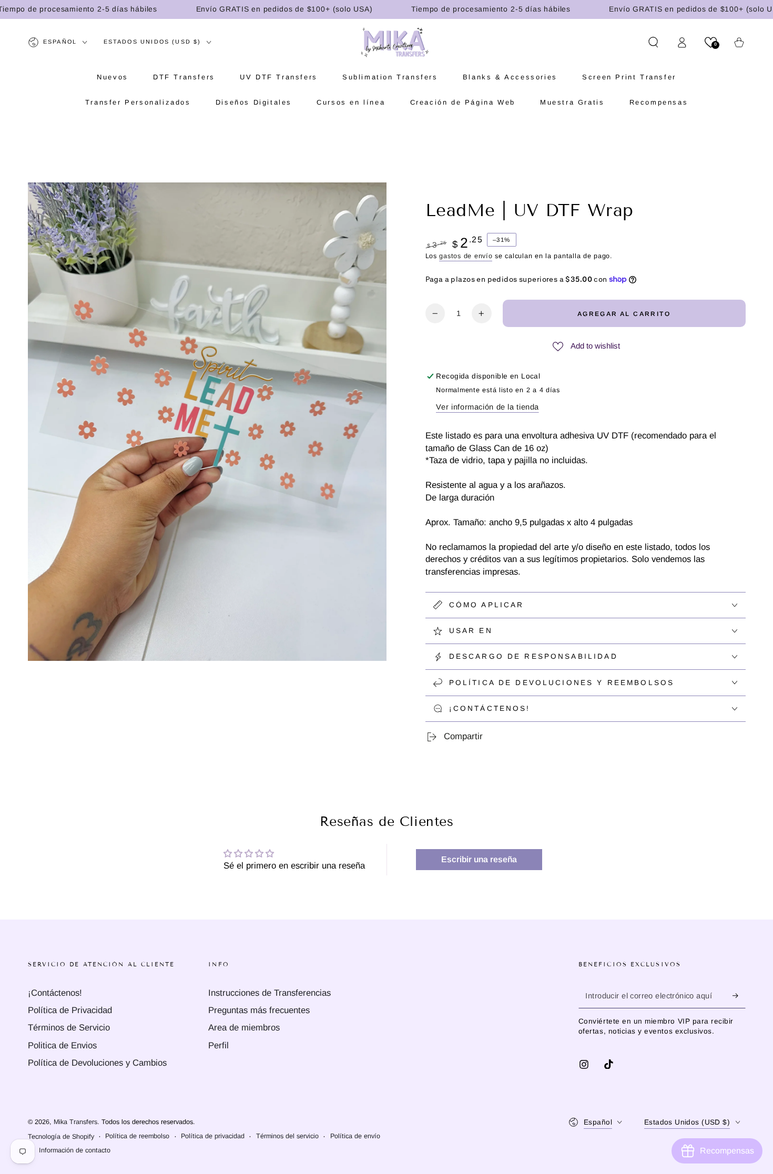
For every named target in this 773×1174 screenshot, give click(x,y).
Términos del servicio (287, 1136)
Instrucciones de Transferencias (269, 993)
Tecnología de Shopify (61, 1136)
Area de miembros (244, 1028)
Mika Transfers (75, 1122)
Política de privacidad (213, 1136)
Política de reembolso (137, 1136)
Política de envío (355, 1136)
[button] (653, 42)
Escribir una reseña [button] (479, 859)
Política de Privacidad (70, 1010)
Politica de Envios (62, 1045)
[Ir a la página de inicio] (395, 42)
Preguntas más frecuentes (259, 1010)
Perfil (218, 1045)
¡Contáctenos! (55, 993)
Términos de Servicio (69, 1028)
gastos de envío (465, 256)
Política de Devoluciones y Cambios (97, 1063)
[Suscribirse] (739, 996)
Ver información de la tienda (487, 407)
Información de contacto (74, 1150)
